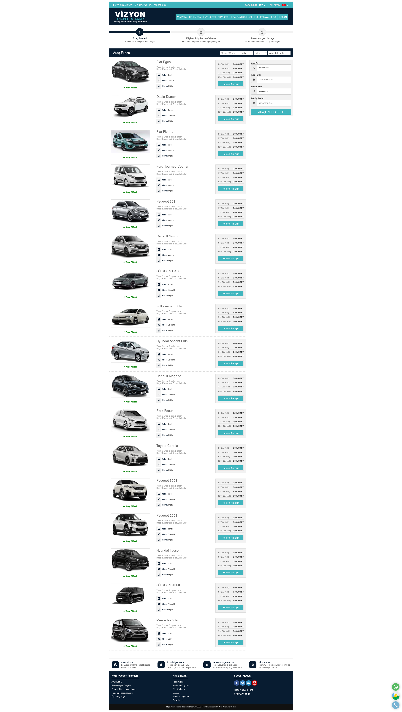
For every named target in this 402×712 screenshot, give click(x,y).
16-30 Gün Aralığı (231, 77)
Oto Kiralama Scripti (227, 707)
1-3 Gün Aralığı (231, 64)
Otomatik (168, 115)
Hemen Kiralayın (231, 83)
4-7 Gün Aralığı (231, 68)
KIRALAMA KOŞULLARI (241, 17)
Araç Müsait (131, 87)
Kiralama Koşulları (181, 685)
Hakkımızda (178, 681)
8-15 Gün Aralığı (231, 72)
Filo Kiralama (179, 689)
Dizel (167, 75)
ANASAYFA (182, 17)
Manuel (168, 80)
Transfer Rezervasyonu (122, 692)
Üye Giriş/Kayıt (118, 696)
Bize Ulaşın (178, 700)
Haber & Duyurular (181, 696)
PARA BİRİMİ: (251, 5)
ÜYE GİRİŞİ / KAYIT (123, 5)
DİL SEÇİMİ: (276, 5)
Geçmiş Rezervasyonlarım (123, 689)
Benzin (168, 110)
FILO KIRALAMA (261, 17)
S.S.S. (273, 17)
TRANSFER (223, 17)
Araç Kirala (116, 681)
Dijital (167, 86)
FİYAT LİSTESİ (209, 17)
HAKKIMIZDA (195, 17)
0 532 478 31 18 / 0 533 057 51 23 (151, 5)
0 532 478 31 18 (242, 694)
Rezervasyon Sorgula (121, 685)
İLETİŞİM (283, 17)
